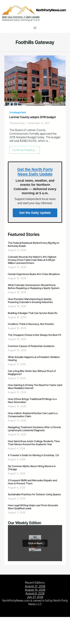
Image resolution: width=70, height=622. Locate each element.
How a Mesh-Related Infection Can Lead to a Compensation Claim (32, 415)
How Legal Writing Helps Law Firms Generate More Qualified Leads (33, 507)
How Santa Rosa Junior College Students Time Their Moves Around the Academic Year (34, 443)
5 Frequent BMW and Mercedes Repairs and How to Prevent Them (32, 482)
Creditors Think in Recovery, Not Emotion (31, 323)
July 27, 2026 (35, 597)
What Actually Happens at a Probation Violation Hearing (34, 358)
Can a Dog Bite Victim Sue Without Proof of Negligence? (32, 372)
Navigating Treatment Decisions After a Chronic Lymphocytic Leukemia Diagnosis (34, 429)
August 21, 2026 (35, 586)
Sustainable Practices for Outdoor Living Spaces (34, 494)
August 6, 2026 (35, 593)
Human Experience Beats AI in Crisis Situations (34, 274)
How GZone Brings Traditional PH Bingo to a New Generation (32, 400)
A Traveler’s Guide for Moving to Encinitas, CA (33, 455)
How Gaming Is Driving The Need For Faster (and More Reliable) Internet (35, 386)
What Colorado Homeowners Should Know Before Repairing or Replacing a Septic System (33, 286)
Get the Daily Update (35, 213)
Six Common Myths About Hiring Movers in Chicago (32, 468)
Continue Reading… (25, 151)
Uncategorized (17, 112)
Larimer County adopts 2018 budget (32, 117)
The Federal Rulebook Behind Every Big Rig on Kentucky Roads (33, 244)
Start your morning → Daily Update (21, 16)
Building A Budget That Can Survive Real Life (32, 313)
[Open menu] (35, 28)
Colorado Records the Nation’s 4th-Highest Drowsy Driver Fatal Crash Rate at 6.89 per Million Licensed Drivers (32, 259)
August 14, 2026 (35, 589)
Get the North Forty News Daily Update (35, 171)
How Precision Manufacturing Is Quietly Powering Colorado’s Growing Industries (30, 300)
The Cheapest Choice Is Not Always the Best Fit (34, 334)
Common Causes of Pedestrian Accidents (31, 346)
